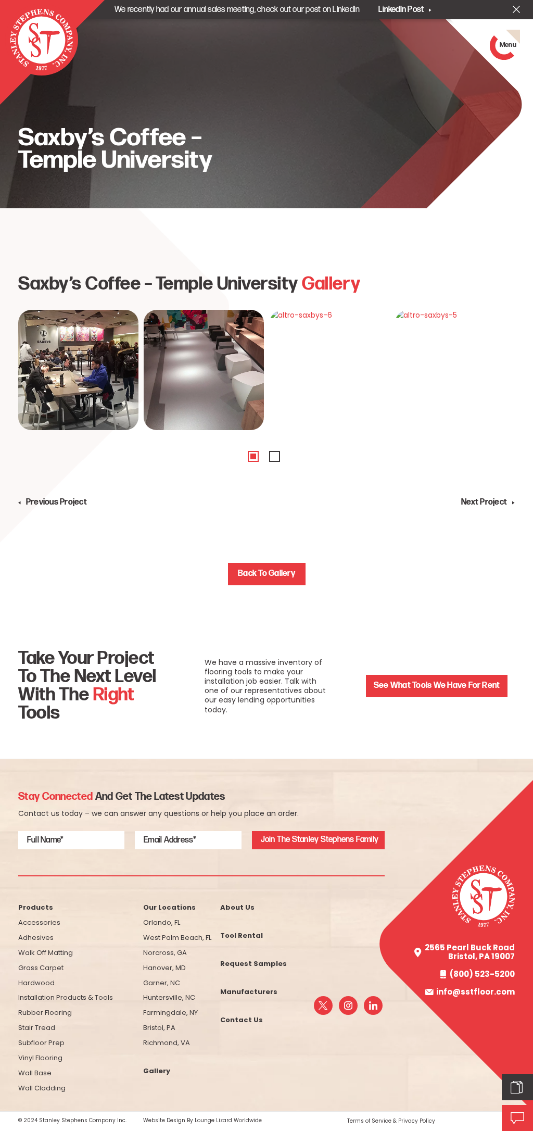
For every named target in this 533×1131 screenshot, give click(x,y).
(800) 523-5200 (482, 974)
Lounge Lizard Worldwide (228, 1120)
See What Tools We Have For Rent (437, 685)
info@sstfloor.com (475, 992)
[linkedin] (373, 1005)
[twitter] (323, 1005)
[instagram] (348, 1005)
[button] (253, 456)
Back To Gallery (266, 574)
